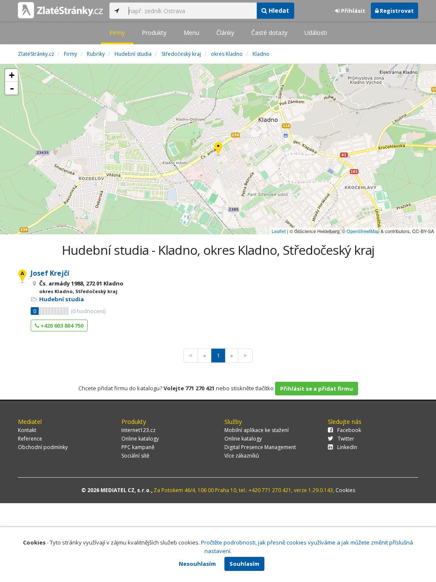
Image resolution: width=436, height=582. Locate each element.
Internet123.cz (138, 430)
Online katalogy (140, 438)
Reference (30, 438)
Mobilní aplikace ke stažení (256, 430)
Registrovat (396, 10)
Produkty (154, 33)
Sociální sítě (135, 455)
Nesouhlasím (197, 564)
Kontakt (27, 430)
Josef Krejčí (50, 273)
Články (225, 33)
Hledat (278, 10)
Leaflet (279, 231)
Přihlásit (352, 10)
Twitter (346, 438)
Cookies (345, 490)
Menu (191, 33)
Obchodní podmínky (43, 447)
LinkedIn (347, 447)
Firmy (117, 33)
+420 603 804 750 (61, 325)
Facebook (349, 430)
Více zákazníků (241, 455)
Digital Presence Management (260, 447)
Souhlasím (244, 564)
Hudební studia (61, 299)
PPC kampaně (138, 447)
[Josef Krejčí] (218, 149)
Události (315, 33)
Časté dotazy (269, 33)
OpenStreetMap (363, 231)
